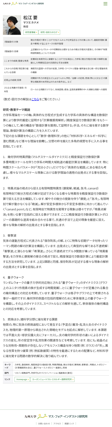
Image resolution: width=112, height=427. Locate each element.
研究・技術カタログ (49, 32)
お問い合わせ (44, 423)
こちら (35, 99)
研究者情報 (30, 32)
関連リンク (69, 423)
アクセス (57, 423)
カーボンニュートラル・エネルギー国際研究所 (52, 379)
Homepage (21, 379)
